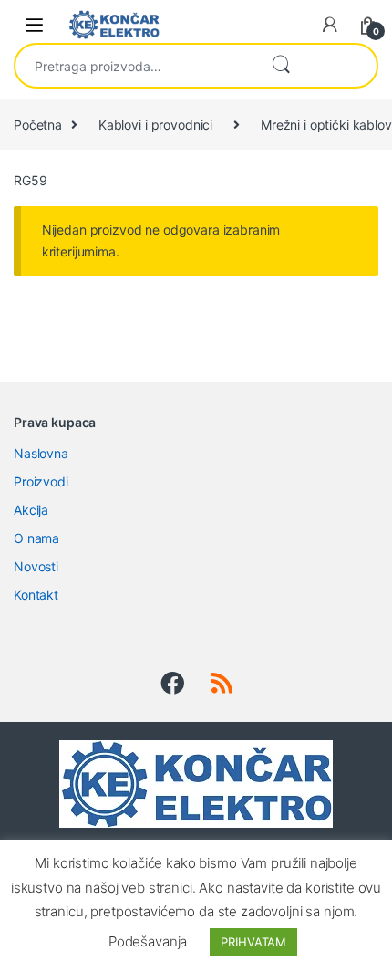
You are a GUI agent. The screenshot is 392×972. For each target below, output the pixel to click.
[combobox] (135, 66)
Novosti (36, 566)
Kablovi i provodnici (155, 124)
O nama (36, 538)
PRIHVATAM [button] (253, 942)
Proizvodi (41, 481)
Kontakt (36, 594)
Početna (38, 124)
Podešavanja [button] (147, 941)
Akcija (31, 509)
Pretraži (280, 66)
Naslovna (41, 453)
